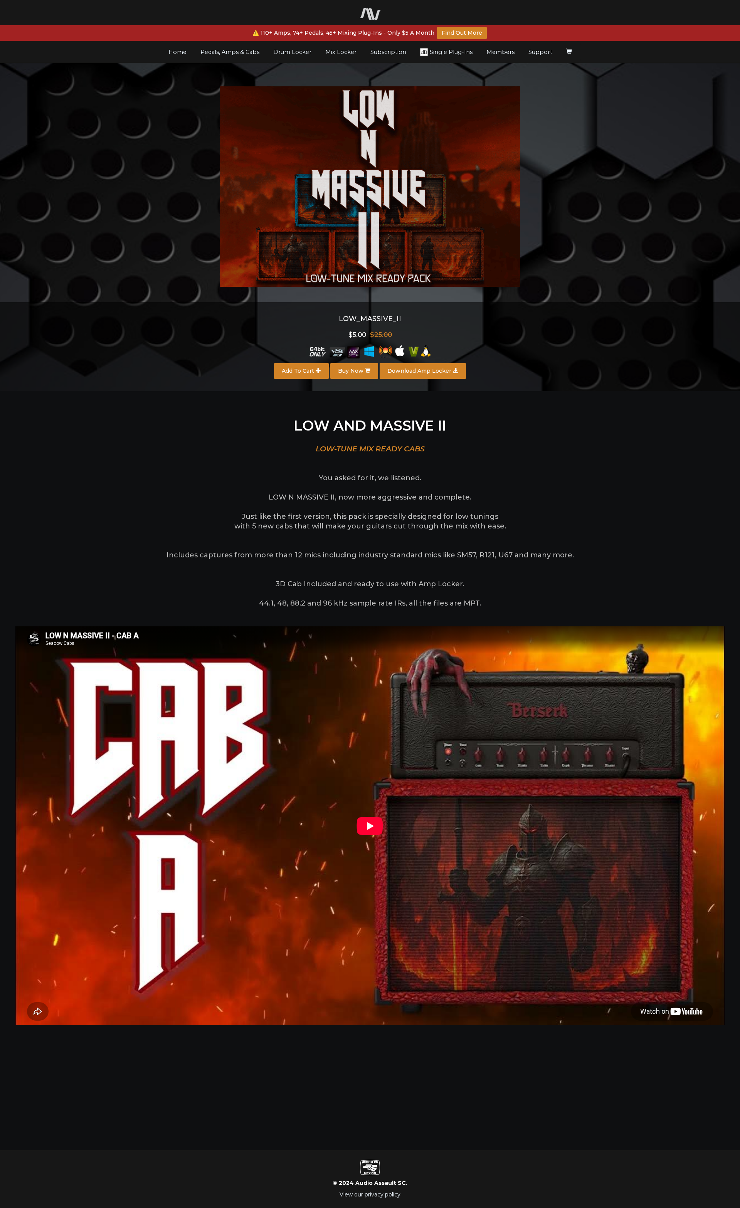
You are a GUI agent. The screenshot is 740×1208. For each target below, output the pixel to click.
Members (500, 52)
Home (180, 52)
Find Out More (462, 32)
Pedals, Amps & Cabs (229, 52)
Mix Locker (341, 52)
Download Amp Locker (420, 370)
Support (540, 52)
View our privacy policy (370, 1194)
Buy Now (351, 370)
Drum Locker (292, 52)
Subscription (388, 52)
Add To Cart (299, 370)
